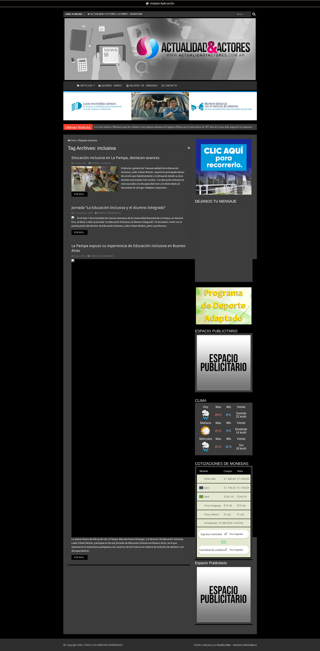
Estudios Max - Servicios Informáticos (237, 645)
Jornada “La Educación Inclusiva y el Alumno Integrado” (118, 207)
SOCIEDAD (106, 163)
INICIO (70, 85)
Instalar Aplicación (161, 3)
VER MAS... (79, 194)
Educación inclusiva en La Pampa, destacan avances (115, 158)
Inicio (73, 140)
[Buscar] (254, 14)
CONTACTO (171, 85)
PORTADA (95, 163)
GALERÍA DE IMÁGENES (143, 85)
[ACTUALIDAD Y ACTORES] (160, 49)
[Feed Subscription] (189, 147)
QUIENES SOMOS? (112, 85)
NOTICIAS (86, 85)
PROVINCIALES (114, 213)
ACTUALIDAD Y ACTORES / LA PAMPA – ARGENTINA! (116, 14)
